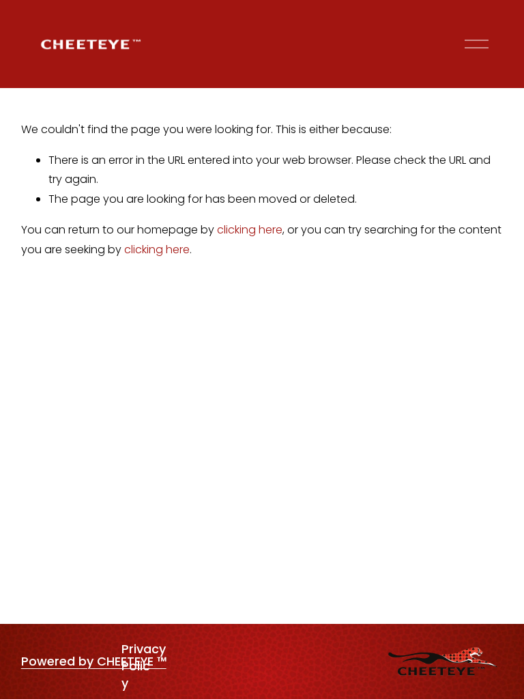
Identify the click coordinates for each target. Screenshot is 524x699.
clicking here (249, 230)
